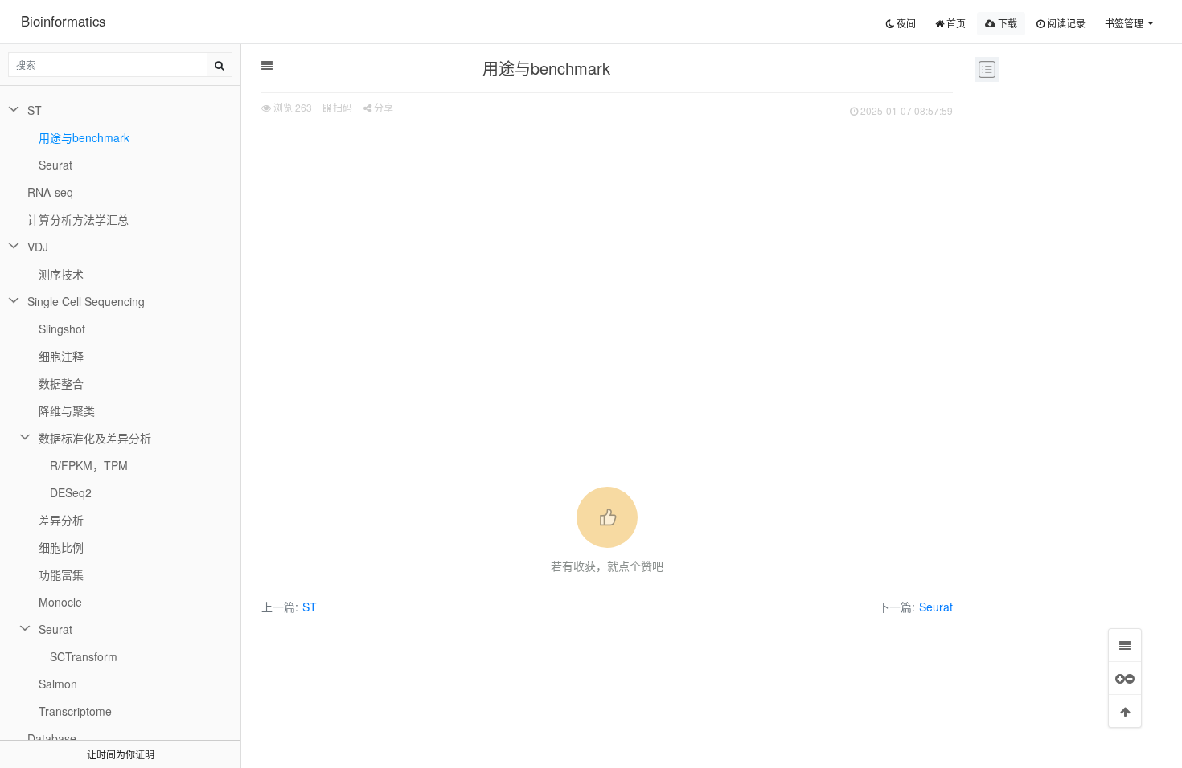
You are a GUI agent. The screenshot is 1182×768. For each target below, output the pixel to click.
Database (51, 738)
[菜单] (1125, 645)
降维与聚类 (67, 410)
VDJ (37, 247)
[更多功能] (1125, 678)
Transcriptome (75, 711)
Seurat (936, 606)
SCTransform (83, 656)
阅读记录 (1065, 23)
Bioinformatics (63, 21)
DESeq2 (71, 492)
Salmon (58, 684)
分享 (382, 107)
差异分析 (61, 520)
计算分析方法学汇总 (78, 219)
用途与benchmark (84, 137)
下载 (1006, 23)
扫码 (341, 107)
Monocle (60, 602)
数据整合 (61, 383)
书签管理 (1125, 23)
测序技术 (61, 274)
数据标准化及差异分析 (95, 438)
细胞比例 (61, 547)
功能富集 (61, 574)
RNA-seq (50, 192)
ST (309, 606)
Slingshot (62, 329)
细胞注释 (61, 356)
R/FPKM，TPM (89, 465)
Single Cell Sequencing (86, 301)
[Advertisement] (607, 241)
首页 (955, 23)
